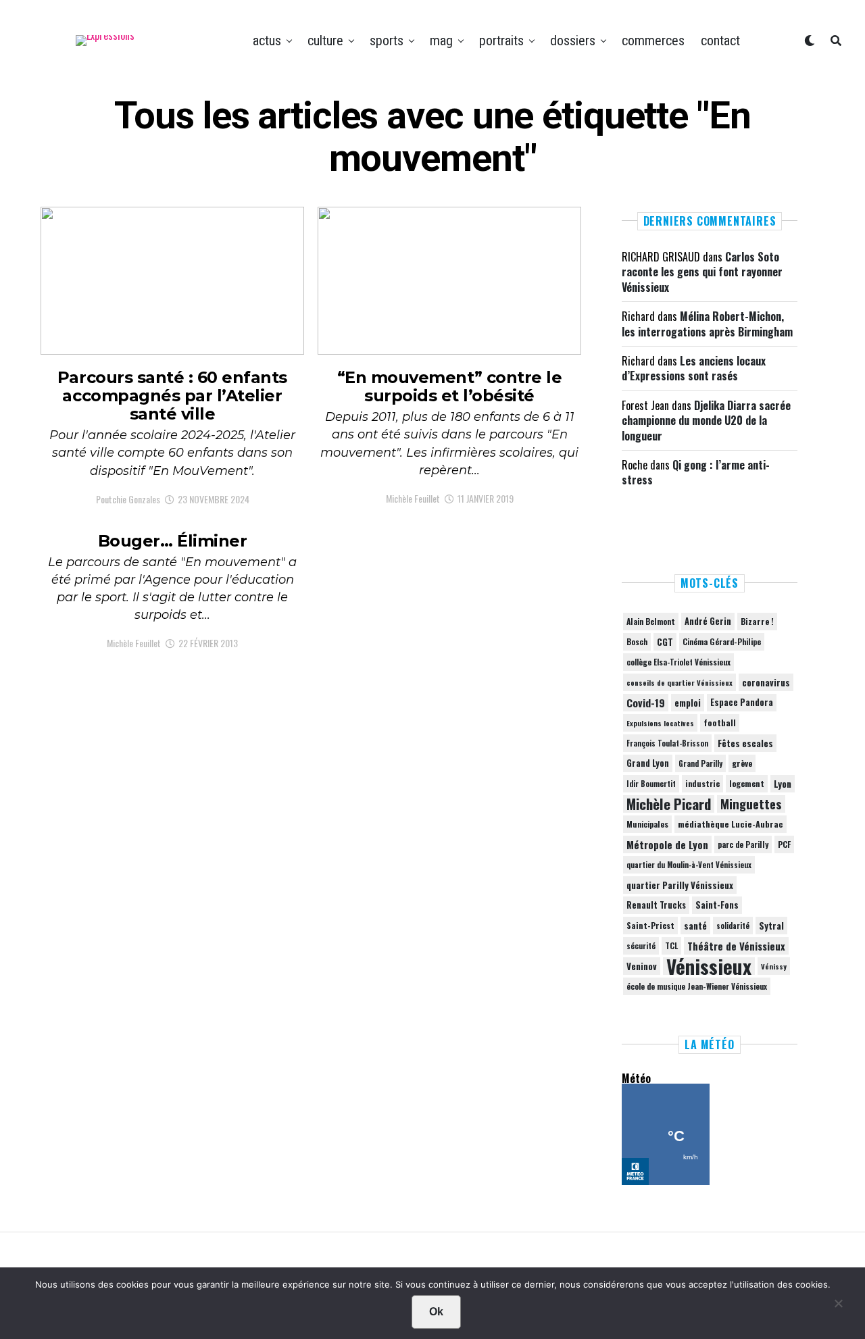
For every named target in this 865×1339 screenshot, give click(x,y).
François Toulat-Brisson (667, 743)
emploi (687, 702)
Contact (720, 40)
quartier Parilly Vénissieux (679, 885)
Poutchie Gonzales (128, 499)
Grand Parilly (700, 763)
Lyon (782, 783)
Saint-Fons (717, 905)
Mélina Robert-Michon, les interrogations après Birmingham (707, 323)
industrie (702, 783)
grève (742, 763)
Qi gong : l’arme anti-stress (696, 472)
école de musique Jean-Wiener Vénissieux (696, 986)
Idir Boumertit (651, 783)
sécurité (641, 945)
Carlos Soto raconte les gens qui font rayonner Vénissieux (702, 272)
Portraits (501, 40)
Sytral (771, 925)
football (719, 722)
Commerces (653, 40)
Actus (267, 40)
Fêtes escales (745, 743)
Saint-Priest (650, 925)
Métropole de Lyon (667, 844)
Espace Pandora (741, 702)
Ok (436, 1311)
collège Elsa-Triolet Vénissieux (678, 661)
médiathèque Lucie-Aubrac (730, 823)
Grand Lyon (647, 763)
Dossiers (572, 40)
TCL (671, 945)
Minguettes (751, 804)
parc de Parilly (743, 844)
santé (695, 925)
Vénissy (774, 966)
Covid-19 (645, 702)
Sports (386, 40)
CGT (665, 642)
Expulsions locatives (660, 722)
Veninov (641, 966)
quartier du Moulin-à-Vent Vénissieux (688, 864)
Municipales (647, 824)
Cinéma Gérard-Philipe (722, 641)
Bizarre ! (757, 621)
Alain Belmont (650, 621)
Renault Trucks (656, 905)
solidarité (732, 925)
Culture (325, 40)
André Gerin (708, 621)
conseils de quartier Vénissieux (679, 682)
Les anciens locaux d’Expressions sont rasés (694, 368)
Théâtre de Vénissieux (736, 945)
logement (746, 784)
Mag (441, 40)
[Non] (838, 1306)
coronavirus (766, 682)
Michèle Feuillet (413, 498)
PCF (784, 844)
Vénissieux (708, 966)
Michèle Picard (668, 804)
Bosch (636, 641)
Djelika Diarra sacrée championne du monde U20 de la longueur (706, 420)
